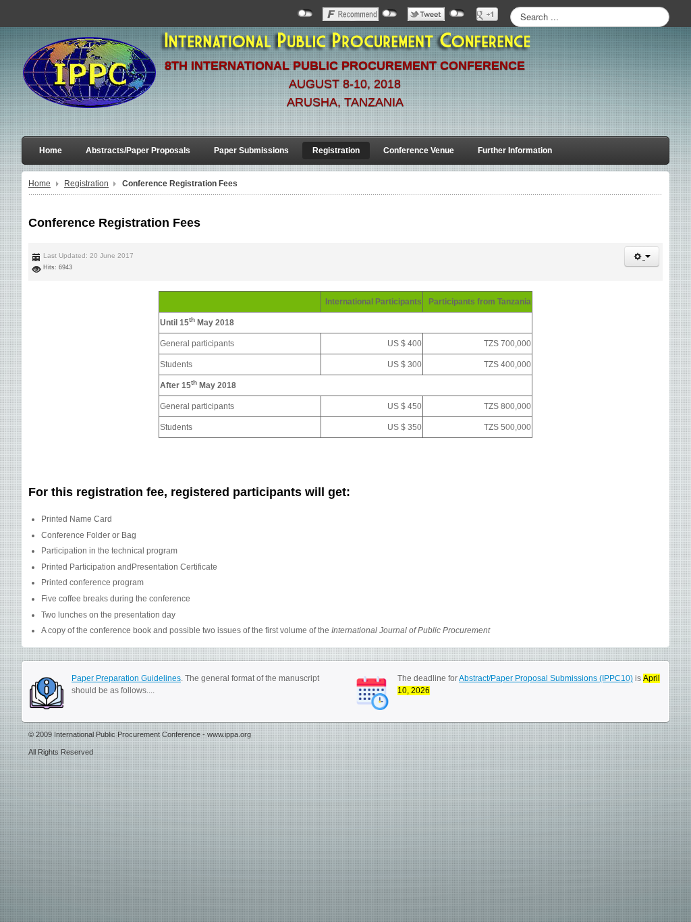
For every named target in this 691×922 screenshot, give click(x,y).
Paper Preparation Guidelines (126, 678)
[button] (641, 256)
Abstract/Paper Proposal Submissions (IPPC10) (546, 678)
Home (39, 183)
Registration (86, 183)
